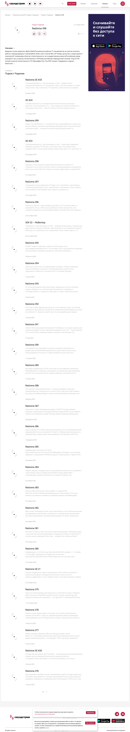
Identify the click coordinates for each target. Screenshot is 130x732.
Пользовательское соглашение (116, 730)
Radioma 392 (32, 304)
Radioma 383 (32, 487)
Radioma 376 (32, 671)
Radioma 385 (32, 446)
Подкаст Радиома (47, 15)
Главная (83, 3)
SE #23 (28, 141)
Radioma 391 (32, 324)
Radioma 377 (32, 630)
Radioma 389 (32, 365)
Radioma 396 (32, 202)
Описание (9, 48)
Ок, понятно (90, 723)
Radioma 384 (32, 467)
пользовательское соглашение (45, 714)
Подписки (94, 3)
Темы (114, 3)
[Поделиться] (45, 34)
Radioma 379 (32, 589)
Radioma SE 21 (33, 569)
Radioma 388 (32, 385)
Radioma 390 (32, 345)
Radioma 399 (32, 120)
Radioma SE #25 (33, 79)
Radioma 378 (32, 610)
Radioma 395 (32, 243)
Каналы (105, 3)
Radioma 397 (32, 181)
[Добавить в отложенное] (39, 34)
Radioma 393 (32, 283)
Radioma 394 (32, 263)
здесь (47, 728)
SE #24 (28, 100)
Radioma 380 (32, 548)
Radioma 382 (32, 508)
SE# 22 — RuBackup (35, 222)
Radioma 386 (32, 426)
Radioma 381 (32, 528)
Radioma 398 (32, 161)
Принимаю (90, 712)
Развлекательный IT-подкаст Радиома (25, 15)
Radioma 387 (32, 406)
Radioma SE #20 (33, 650)
